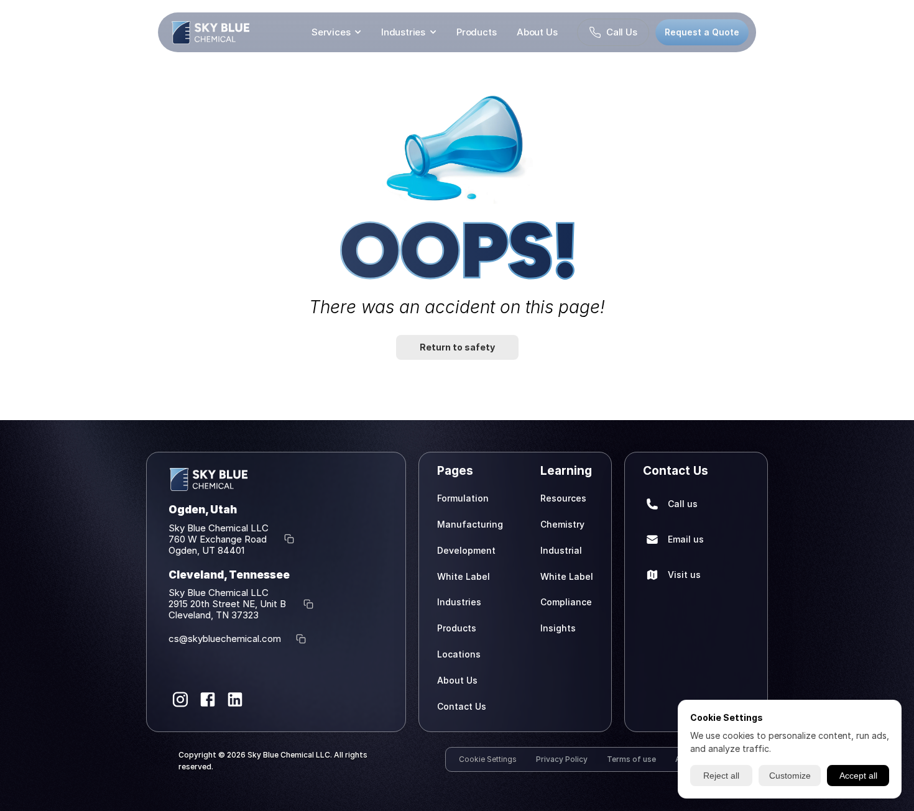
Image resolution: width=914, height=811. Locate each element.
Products (477, 32)
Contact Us (461, 705)
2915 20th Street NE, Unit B (228, 604)
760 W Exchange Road (218, 538)
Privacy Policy (562, 759)
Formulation (463, 498)
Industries (403, 32)
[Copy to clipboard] (289, 539)
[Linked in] (235, 699)
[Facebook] (207, 699)
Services (331, 32)
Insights (558, 628)
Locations (459, 653)
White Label (463, 575)
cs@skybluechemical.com (224, 638)
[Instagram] (180, 699)
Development (466, 549)
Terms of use (631, 759)
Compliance (566, 602)
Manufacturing (470, 523)
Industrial (561, 549)
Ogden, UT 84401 (206, 550)
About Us (537, 32)
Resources (563, 498)
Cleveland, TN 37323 (213, 615)
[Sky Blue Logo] (210, 32)
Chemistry (562, 523)
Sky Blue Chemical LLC (218, 527)
